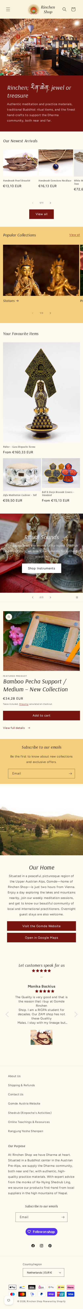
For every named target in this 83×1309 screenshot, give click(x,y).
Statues (9, 300)
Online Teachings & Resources (29, 1122)
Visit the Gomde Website (41, 926)
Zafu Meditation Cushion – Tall (20, 495)
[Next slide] (50, 597)
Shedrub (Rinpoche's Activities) (30, 1113)
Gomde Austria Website (24, 1103)
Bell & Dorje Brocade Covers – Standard (58, 493)
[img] (41, 971)
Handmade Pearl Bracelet (16, 180)
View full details (14, 728)
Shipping (23, 704)
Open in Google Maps (41, 937)
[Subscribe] (70, 773)
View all (42, 214)
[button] (8, 9)
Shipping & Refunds (21, 1085)
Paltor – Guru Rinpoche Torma (19, 446)
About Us (14, 1076)
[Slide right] (50, 202)
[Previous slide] (32, 597)
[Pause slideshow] (78, 597)
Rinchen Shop (34, 1301)
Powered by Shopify (54, 1301)
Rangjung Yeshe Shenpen (25, 1131)
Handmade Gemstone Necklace (54, 180)
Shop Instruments (41, 568)
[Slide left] (32, 202)
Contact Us (16, 1094)
